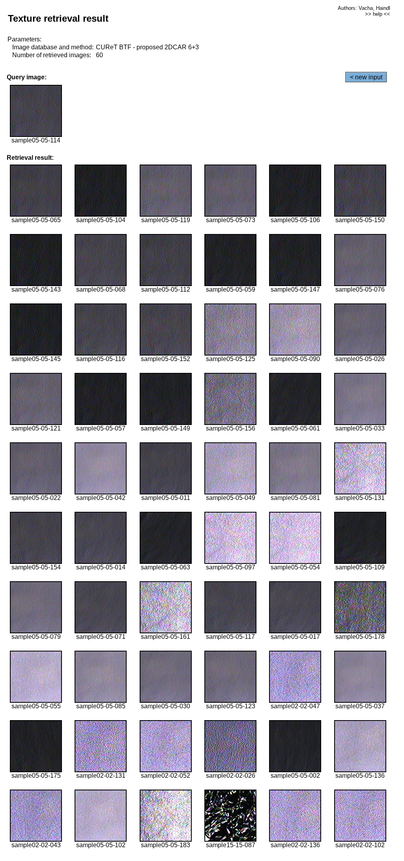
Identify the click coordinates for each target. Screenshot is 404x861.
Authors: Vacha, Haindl (364, 8)
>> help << (377, 14)
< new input (366, 77)
